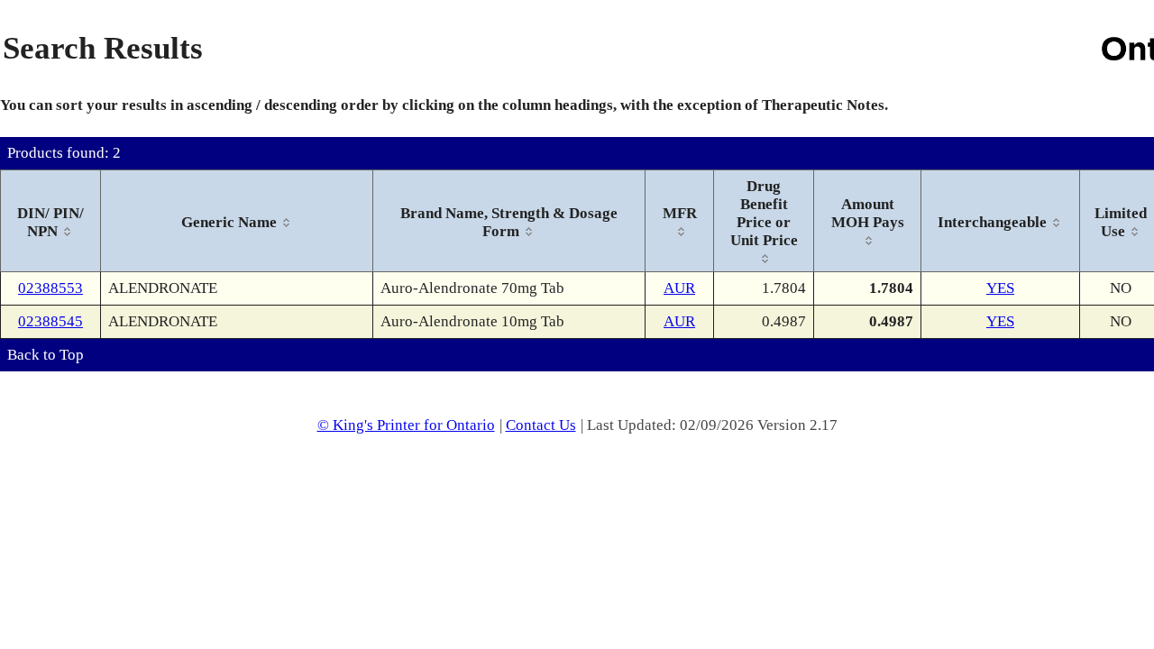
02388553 (50, 288)
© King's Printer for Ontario (406, 425)
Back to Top (45, 354)
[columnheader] (51, 221)
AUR (679, 288)
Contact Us (541, 425)
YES (1000, 288)
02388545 (50, 321)
